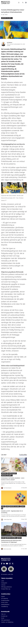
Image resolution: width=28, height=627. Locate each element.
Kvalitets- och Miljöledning (7, 622)
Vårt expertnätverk (5, 620)
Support (3, 596)
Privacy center (4, 602)
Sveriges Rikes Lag (5, 589)
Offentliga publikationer (6, 587)
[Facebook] (2, 563)
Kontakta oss (4, 616)
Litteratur (3, 585)
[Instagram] (10, 563)
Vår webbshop (4, 598)
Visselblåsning (4, 606)
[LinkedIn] (4, 563)
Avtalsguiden (4, 583)
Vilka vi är (3, 614)
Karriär (2, 618)
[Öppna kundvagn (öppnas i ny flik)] (18, 2)
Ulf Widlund (9, 42)
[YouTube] (7, 563)
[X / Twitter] (13, 563)
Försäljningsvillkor (5, 600)
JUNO (2, 581)
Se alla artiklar (23, 454)
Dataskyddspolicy (5, 604)
